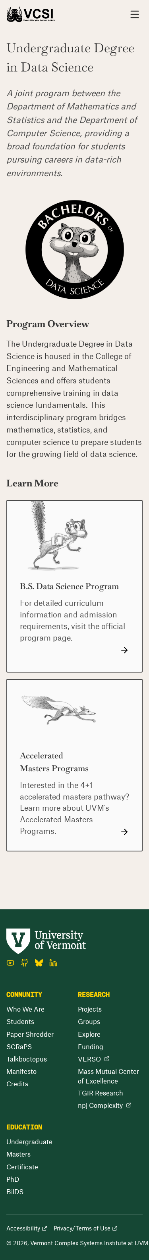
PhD (12, 1179)
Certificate (22, 1167)
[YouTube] (10, 963)
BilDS (14, 1191)
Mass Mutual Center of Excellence (108, 1076)
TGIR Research (100, 1093)
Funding (90, 1046)
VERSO (89, 1059)
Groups (89, 1021)
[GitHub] (25, 963)
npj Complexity (100, 1105)
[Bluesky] (39, 963)
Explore (89, 1034)
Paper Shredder (30, 1034)
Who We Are (25, 1009)
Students (20, 1021)
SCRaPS (19, 1046)
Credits (17, 1083)
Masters (18, 1154)
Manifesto (21, 1071)
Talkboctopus (26, 1059)
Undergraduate (29, 1141)
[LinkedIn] (53, 963)
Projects (90, 1009)
